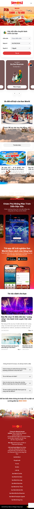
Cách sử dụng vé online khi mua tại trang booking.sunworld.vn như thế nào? (14, 369)
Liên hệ (17, 470)
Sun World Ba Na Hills (17, 490)
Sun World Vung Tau (17, 500)
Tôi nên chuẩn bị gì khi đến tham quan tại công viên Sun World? (14, 390)
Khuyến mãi (17, 460)
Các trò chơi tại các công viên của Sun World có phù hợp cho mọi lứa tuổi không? (14, 383)
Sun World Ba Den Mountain (17, 493)
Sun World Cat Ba (17, 473)
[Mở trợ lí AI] (30, 64)
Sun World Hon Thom (17, 486)
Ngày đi (5, 43)
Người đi (5, 48)
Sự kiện (17, 467)
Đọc (29, 330)
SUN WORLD (17, 457)
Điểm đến (5, 38)
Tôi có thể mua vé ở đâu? (10, 376)
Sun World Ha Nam (17, 477)
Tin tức (17, 463)
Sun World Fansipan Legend (17, 496)
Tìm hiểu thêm (17, 145)
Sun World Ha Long (17, 480)
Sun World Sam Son (17, 483)
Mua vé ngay (17, 87)
